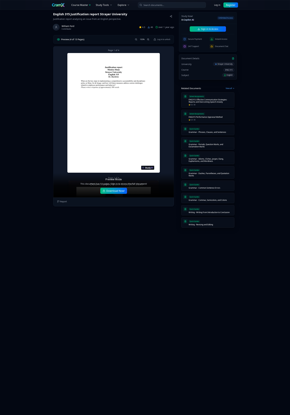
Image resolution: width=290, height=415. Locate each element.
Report (63, 201)
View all (229, 88)
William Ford (68, 26)
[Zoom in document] (148, 39)
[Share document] (171, 16)
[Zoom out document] (136, 39)
